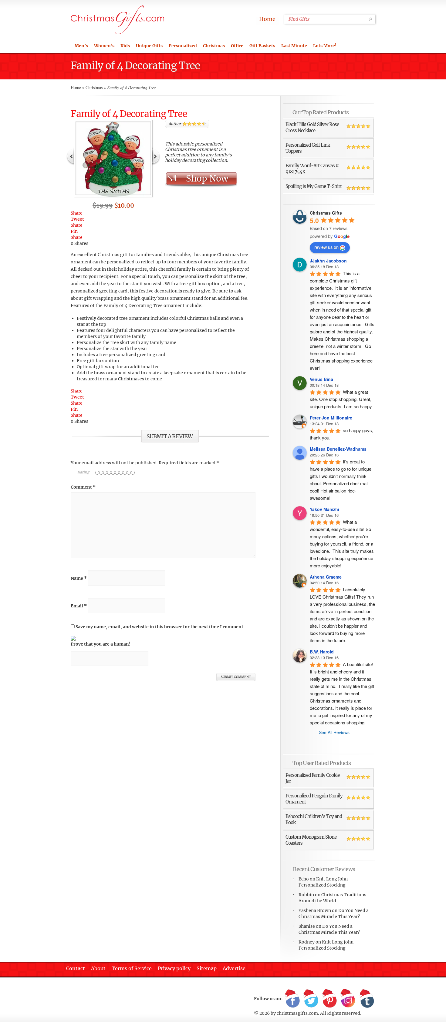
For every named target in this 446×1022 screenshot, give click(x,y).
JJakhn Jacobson (328, 261)
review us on (326, 247)
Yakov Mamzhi (324, 509)
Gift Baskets (262, 45)
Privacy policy (174, 968)
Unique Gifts (149, 45)
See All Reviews (334, 732)
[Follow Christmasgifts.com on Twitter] (311, 999)
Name (79, 578)
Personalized (183, 45)
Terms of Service (132, 968)
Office (237, 45)
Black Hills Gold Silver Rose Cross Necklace (312, 127)
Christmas (214, 45)
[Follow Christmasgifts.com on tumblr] (366, 999)
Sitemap (207, 968)
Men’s (81, 45)
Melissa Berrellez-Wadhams (338, 449)
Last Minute (294, 45)
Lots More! (324, 45)
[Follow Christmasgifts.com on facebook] (292, 999)
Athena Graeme (326, 577)
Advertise (234, 968)
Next (155, 155)
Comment (83, 487)
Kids (125, 45)
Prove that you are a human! (100, 644)
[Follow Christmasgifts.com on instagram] (348, 999)
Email (79, 606)
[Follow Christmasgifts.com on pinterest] (329, 999)
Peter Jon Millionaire (331, 418)
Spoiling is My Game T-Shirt (314, 186)
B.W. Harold (322, 652)
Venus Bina (321, 379)
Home (267, 18)
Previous (70, 155)
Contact (75, 968)
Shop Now (207, 178)
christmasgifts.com (297, 1013)
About (98, 968)
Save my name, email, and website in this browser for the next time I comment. (160, 627)
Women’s (104, 45)
